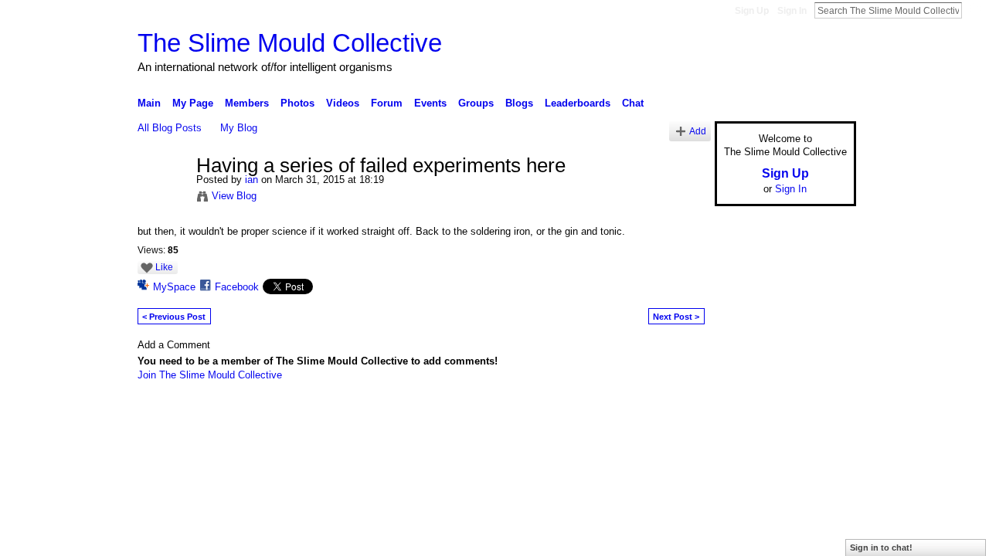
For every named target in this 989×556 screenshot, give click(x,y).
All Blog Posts (170, 128)
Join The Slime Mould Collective (210, 375)
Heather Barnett (253, 451)
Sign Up (752, 10)
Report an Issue (742, 451)
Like (164, 267)
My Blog (238, 128)
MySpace (174, 287)
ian (251, 179)
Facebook (237, 287)
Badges (680, 451)
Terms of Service (821, 451)
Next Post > (676, 316)
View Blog (234, 196)
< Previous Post (174, 316)
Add (697, 131)
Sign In (792, 10)
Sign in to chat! (881, 547)
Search (974, 10)
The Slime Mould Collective (290, 43)
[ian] (162, 198)
